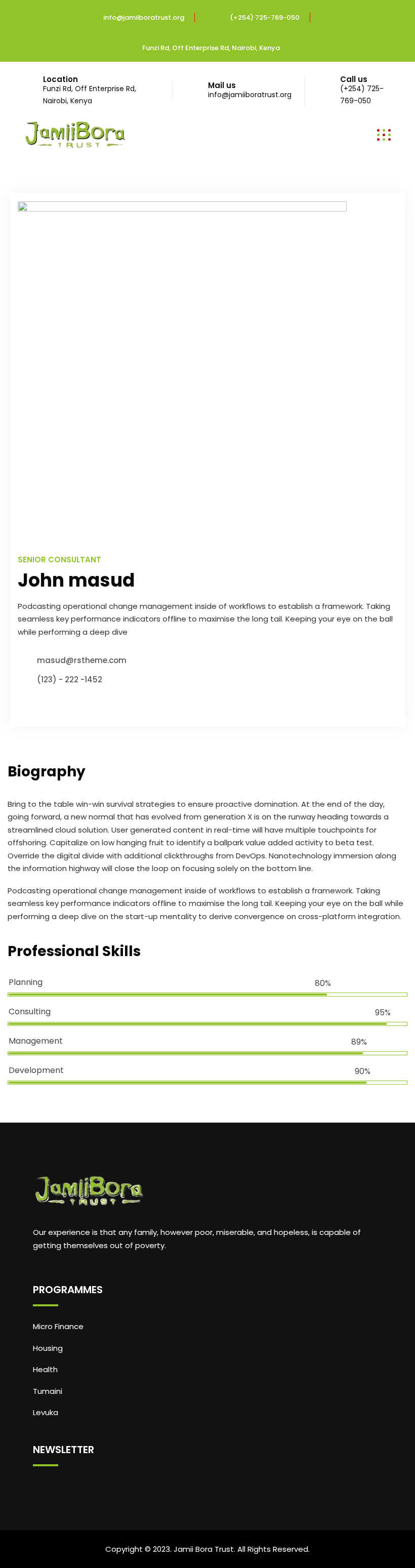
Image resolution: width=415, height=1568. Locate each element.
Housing (48, 1348)
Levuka (45, 1412)
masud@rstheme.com (82, 660)
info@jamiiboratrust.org (143, 17)
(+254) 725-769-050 (265, 17)
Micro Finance (58, 1326)
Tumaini (47, 1391)
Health (45, 1369)
